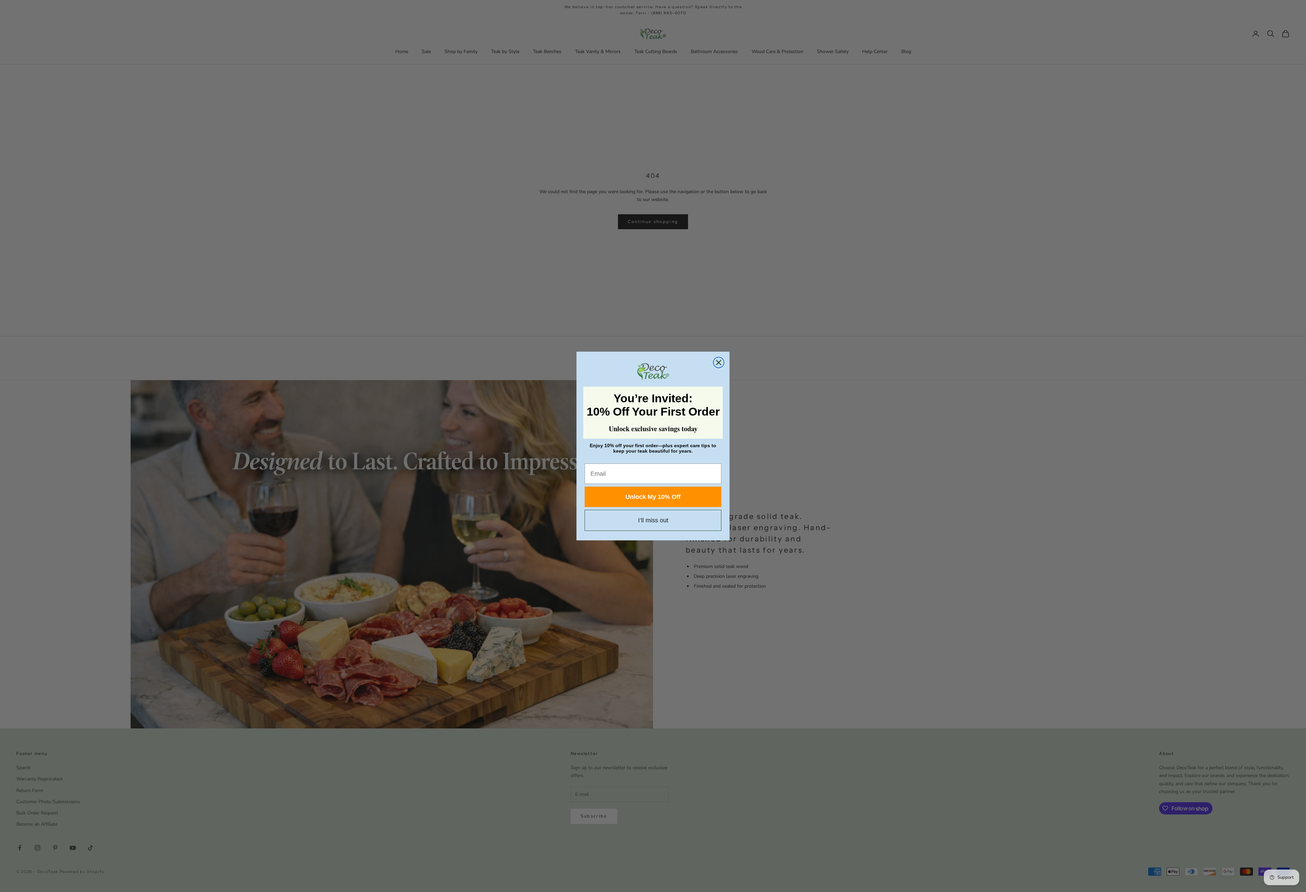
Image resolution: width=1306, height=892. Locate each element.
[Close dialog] (718, 362)
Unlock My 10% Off (653, 496)
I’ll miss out (653, 520)
